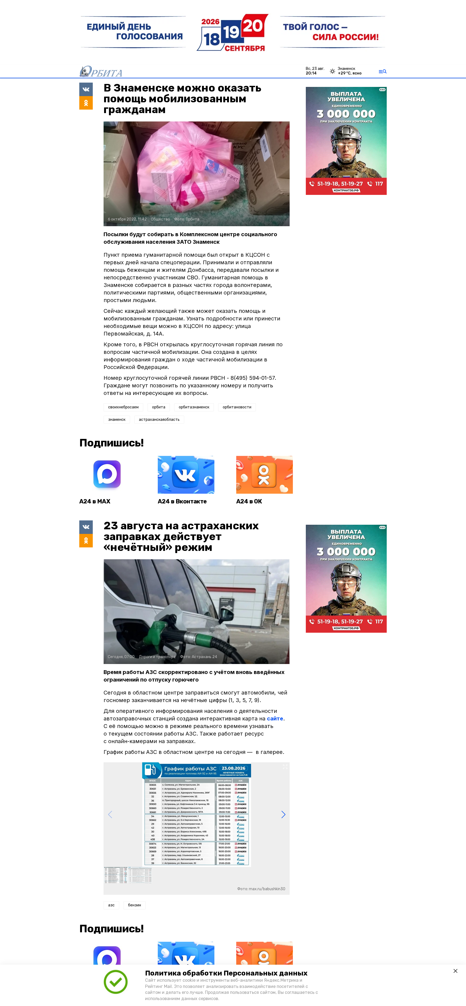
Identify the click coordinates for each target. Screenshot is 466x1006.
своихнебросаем (123, 407)
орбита (158, 407)
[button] (283, 815)
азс (111, 905)
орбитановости (237, 407)
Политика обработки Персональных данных (226, 973)
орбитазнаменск (194, 407)
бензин (134, 905)
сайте (275, 718)
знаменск (116, 419)
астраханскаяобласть (159, 419)
